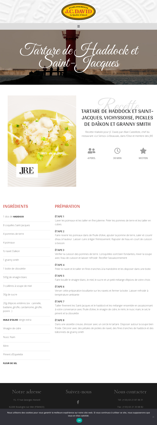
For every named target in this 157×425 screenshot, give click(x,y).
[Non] (153, 416)
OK (79, 420)
